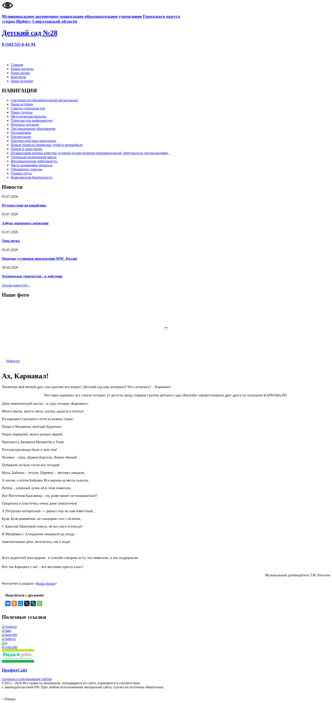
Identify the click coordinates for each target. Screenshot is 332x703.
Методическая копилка (28, 116)
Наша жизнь (20, 73)
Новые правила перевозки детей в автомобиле (47, 145)
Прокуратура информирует (32, 120)
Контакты (18, 77)
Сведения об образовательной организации (44, 100)
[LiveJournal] (33, 603)
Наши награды (22, 69)
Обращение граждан (26, 169)
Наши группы (22, 112)
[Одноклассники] (14, 603)
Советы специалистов (28, 108)
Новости (13, 361)
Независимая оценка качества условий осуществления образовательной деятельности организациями (90, 153)
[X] (27, 603)
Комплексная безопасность (31, 177)
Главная (17, 65)
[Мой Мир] (20, 603)
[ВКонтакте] (8, 603)
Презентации (21, 137)
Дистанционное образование (33, 128)
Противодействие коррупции (33, 141)
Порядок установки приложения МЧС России (39, 259)
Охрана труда (21, 173)
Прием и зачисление (26, 149)
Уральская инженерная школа (33, 157)
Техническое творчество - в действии (32, 276)
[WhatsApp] (39, 603)
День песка (11, 241)
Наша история (22, 81)
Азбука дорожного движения (25, 223)
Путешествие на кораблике (24, 205)
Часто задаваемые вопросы (31, 165)
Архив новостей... (16, 285)
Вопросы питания (25, 124)
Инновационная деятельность (34, 161)
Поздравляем (21, 133)
